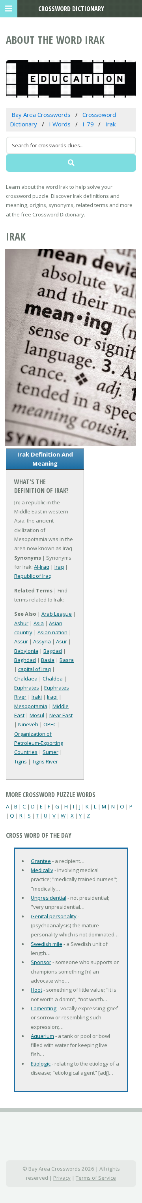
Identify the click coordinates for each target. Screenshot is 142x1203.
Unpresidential (48, 897)
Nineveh (28, 724)
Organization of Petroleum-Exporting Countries (38, 743)
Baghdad (25, 660)
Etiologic (40, 1063)
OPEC (49, 724)
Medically (42, 870)
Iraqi (52, 696)
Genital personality (54, 916)
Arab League (56, 613)
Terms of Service (96, 1177)
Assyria (42, 641)
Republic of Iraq (33, 575)
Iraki (37, 696)
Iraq (59, 566)
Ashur (21, 623)
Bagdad (52, 650)
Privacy (62, 1177)
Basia (47, 660)
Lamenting (43, 1008)
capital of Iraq (34, 669)
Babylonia (26, 650)
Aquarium (42, 1035)
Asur (61, 641)
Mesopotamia (30, 706)
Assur (21, 641)
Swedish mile (46, 943)
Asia (39, 623)
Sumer (50, 752)
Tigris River (45, 761)
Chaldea (53, 678)
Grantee (41, 861)
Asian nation (52, 632)
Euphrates (26, 687)
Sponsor (41, 962)
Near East (61, 715)
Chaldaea (25, 678)
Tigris (20, 761)
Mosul (37, 715)
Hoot (36, 989)
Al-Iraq (41, 566)
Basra (67, 660)
